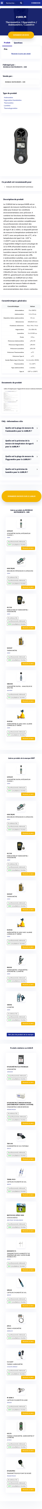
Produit (7, 43)
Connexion (35, 3)
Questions (18, 43)
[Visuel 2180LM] (21, 145)
